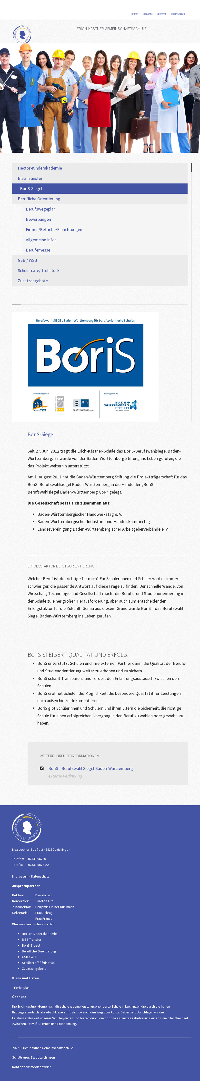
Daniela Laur (44, 895)
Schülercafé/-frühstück (39, 270)
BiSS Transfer (30, 178)
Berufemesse (38, 250)
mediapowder (40, 1067)
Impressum (20, 876)
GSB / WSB (27, 260)
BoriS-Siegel (31, 188)
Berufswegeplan (41, 209)
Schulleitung (147, 14)
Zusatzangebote (33, 280)
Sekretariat (161, 14)
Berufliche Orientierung (39, 199)
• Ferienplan (21, 987)
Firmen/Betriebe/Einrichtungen (54, 229)
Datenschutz (40, 876)
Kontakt (134, 14)
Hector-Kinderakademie (40, 168)
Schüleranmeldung (178, 14)
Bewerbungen (38, 219)
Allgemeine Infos (41, 239)
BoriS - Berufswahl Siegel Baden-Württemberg (90, 768)
